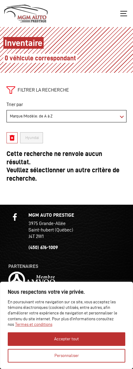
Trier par (14, 104)
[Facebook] (15, 217)
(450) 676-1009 (43, 247)
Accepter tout (66, 339)
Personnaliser (66, 355)
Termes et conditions (33, 324)
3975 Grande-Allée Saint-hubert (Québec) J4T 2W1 (50, 230)
